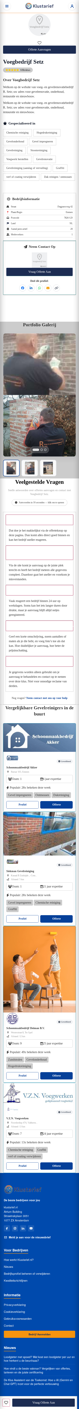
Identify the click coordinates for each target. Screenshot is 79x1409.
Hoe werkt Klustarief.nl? (19, 1260)
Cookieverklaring (14, 1312)
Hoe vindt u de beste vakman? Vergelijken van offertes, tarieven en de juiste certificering (37, 1370)
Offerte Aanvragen (39, 49)
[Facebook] (7, 1228)
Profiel (22, 804)
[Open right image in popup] (39, 426)
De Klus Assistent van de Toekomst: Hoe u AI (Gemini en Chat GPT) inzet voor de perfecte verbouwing (38, 1382)
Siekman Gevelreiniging (20, 871)
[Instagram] (15, 1228)
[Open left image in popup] (39, 364)
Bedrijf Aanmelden (40, 1334)
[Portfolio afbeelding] (36, 450)
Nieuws (8, 1267)
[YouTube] (31, 1228)
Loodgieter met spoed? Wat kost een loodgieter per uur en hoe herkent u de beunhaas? (39, 1359)
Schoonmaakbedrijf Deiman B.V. (25, 1028)
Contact (9, 1325)
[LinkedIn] (23, 1228)
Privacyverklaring (15, 1305)
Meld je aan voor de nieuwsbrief (30, 1237)
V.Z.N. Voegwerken (17, 1118)
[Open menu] (7, 6)
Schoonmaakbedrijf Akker (21, 767)
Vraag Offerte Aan (39, 271)
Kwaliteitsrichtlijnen (15, 1280)
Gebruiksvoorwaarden (18, 1318)
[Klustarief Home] (39, 6)
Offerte (56, 804)
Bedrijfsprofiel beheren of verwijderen (27, 1273)
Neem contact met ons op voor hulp (46, 698)
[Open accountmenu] (72, 6)
